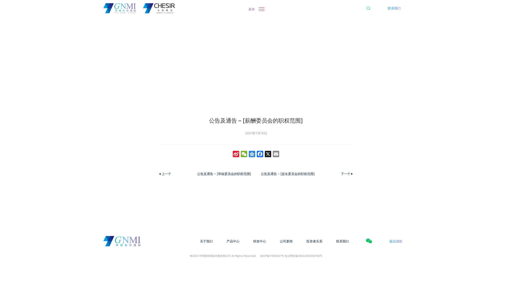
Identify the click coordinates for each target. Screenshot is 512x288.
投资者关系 (314, 241)
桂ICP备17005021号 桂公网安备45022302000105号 (291, 255)
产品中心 (233, 241)
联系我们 (394, 8)
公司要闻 (286, 241)
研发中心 (259, 241)
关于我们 (206, 241)
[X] (268, 154)
